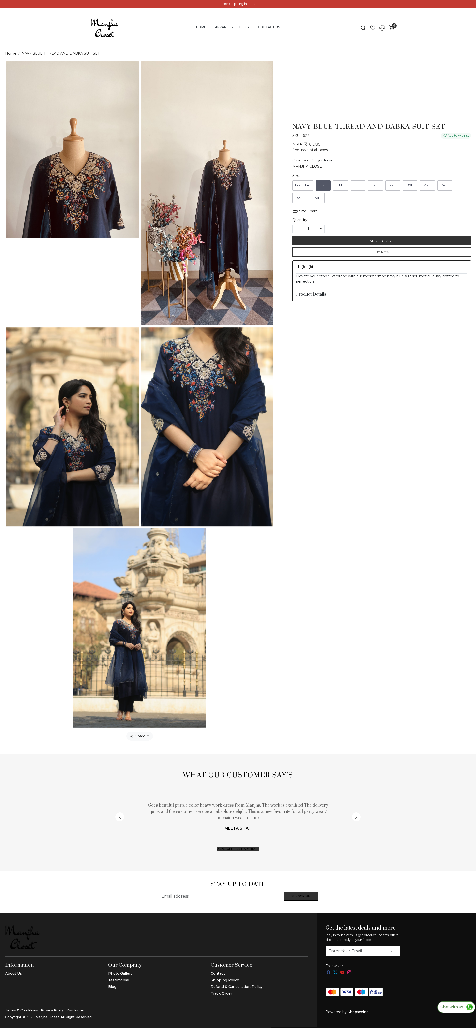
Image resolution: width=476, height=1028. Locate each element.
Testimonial (118, 980)
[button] (382, 28)
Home (201, 27)
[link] (363, 28)
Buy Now (381, 252)
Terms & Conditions (21, 1010)
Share (140, 736)
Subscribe (300, 896)
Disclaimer (75, 1010)
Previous (119, 816)
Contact (218, 973)
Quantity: (300, 220)
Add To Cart (381, 241)
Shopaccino (358, 1012)
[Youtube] (342, 972)
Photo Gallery (120, 973)
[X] (335, 972)
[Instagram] (349, 972)
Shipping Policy (225, 980)
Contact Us (269, 27)
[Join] (391, 951)
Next (356, 816)
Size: (296, 175)
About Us (13, 973)
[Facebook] (328, 972)
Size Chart (307, 211)
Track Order (221, 993)
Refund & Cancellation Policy (237, 986)
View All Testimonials (238, 849)
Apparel (223, 27)
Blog (244, 27)
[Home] (104, 27)
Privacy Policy (52, 1010)
